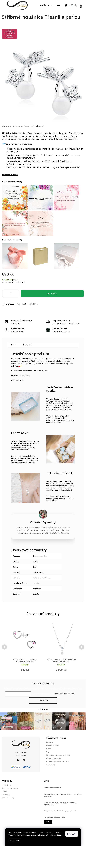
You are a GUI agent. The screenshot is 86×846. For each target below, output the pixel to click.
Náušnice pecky (39, 556)
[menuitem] (45, 5)
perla (41, 572)
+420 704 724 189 (21, 752)
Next (82, 647)
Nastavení (14, 840)
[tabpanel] (25, 647)
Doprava (49, 752)
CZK (67, 5)
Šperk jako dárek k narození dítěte (54, 817)
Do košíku (16, 294)
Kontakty (49, 742)
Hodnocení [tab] (27, 345)
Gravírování (50, 765)
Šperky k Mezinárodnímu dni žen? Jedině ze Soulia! (60, 811)
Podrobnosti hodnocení (33, 126)
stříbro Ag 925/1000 (41, 578)
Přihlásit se (43, 700)
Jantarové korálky (8, 798)
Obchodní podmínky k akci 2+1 (57, 762)
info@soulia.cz (21, 755)
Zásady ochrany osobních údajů (58, 755)
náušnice (37, 588)
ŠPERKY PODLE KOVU (10, 788)
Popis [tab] (13, 345)
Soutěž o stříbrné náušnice (52, 787)
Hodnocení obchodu (53, 745)
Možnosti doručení (10, 175)
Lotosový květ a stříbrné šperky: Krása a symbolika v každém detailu (60, 803)
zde (59, 835)
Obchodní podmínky (53, 758)
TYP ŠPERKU (6, 785)
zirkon (35, 572)
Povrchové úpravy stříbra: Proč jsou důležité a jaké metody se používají (62, 795)
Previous (4, 647)
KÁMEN (4, 791)
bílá (34, 567)
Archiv (48, 822)
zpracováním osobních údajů (64, 694)
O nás (48, 749)
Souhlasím (71, 834)
